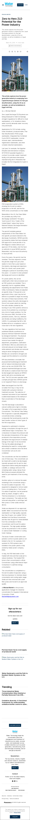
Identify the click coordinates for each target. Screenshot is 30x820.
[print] (27, 51)
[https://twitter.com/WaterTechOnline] (17, 781)
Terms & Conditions (14, 798)
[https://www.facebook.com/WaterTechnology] (12, 781)
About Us (4, 795)
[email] (20, 51)
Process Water (6, 14)
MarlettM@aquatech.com (10, 596)
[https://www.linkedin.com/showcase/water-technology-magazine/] (15, 781)
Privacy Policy (5, 798)
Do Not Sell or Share (17, 795)
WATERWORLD (15, 788)
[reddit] (18, 51)
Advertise (9, 795)
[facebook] (9, 51)
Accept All (15, 816)
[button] (3, 5)
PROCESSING (21, 790)
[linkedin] (12, 51)
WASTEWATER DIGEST (10, 790)
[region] (15, 813)
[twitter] (15, 51)
